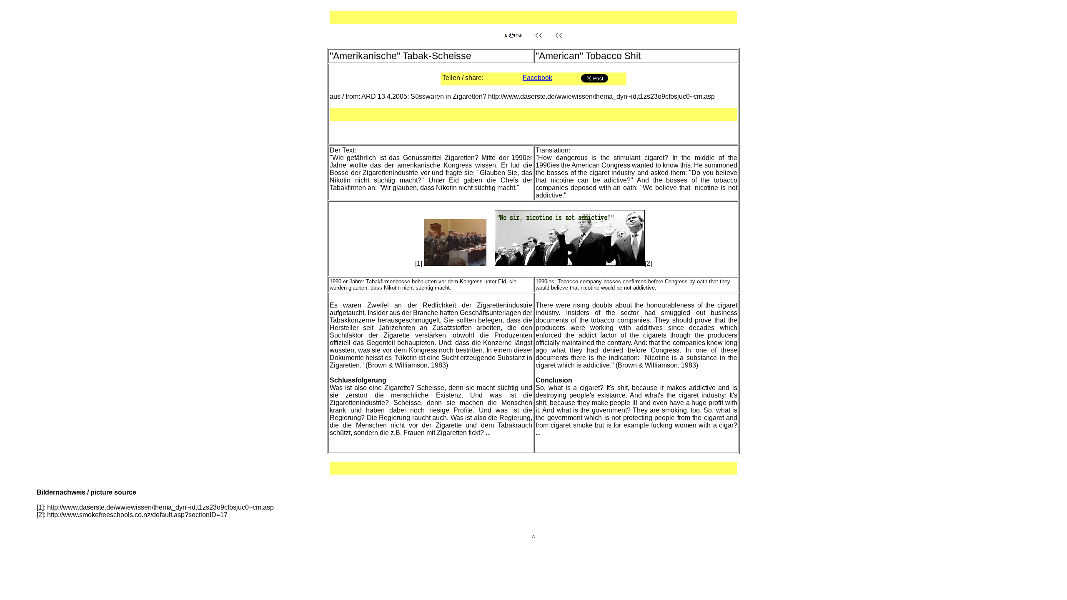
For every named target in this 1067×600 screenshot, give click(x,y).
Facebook (537, 77)
